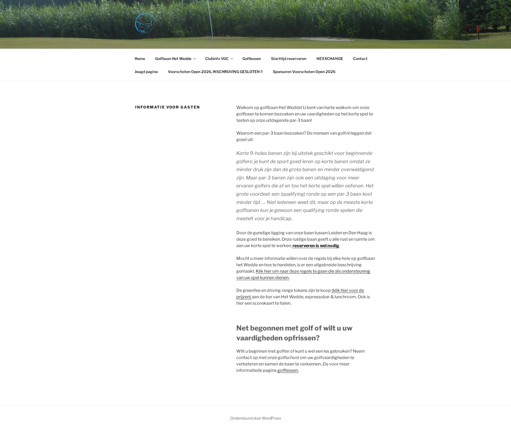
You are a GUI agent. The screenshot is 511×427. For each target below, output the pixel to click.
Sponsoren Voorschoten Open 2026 (304, 71)
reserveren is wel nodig (315, 245)
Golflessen (251, 58)
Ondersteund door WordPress (255, 418)
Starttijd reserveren (288, 58)
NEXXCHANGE (329, 58)
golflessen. (288, 370)
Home (140, 58)
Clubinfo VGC (217, 58)
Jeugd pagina (146, 71)
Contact (360, 58)
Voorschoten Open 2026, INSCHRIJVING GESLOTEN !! (215, 71)
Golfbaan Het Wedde (173, 58)
